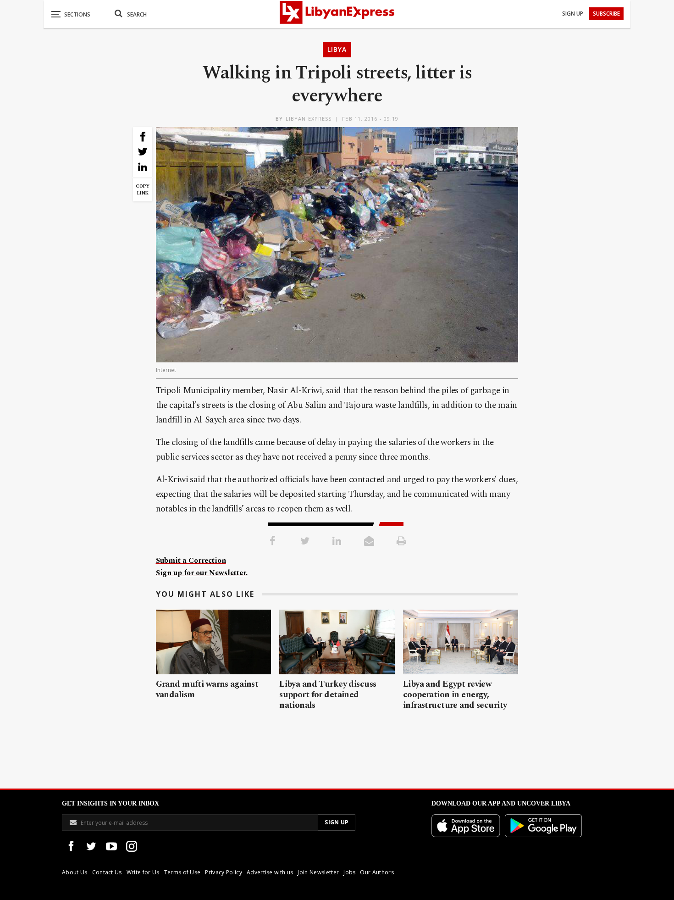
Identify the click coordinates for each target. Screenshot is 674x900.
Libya (337, 49)
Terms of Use (182, 872)
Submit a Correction (191, 560)
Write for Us (143, 872)
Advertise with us (270, 872)
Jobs (349, 872)
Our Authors (377, 872)
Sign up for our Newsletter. (202, 572)
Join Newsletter (318, 872)
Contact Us (107, 872)
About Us (75, 872)
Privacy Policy (223, 872)
